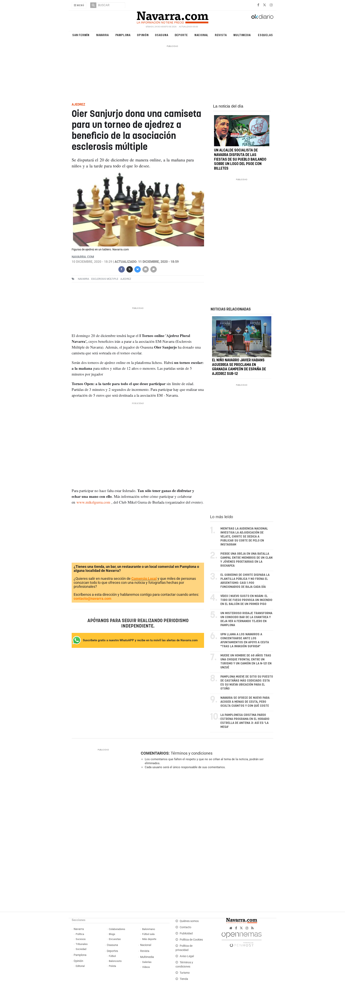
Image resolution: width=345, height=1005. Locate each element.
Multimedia (242, 35)
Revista (221, 35)
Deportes (112, 951)
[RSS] (252, 928)
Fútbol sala (148, 934)
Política (80, 934)
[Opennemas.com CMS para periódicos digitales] (242, 938)
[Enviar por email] (145, 269)
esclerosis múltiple (104, 278)
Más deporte (149, 939)
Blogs (112, 934)
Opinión (143, 35)
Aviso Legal (187, 956)
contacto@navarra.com (92, 598)
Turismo (185, 972)
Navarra (102, 35)
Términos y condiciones (191, 753)
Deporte (181, 35)
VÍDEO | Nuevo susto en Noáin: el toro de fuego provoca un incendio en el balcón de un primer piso (246, 600)
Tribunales (82, 944)
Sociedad (81, 949)
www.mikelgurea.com (93, 502)
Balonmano (148, 929)
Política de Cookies (191, 939)
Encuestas (115, 939)
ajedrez (125, 278)
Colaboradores (117, 929)
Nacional (201, 35)
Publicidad (186, 933)
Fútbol (112, 956)
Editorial (80, 965)
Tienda (184, 979)
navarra (83, 278)
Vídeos (146, 966)
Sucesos (81, 939)
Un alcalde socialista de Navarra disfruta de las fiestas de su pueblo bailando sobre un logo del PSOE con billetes (240, 159)
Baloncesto (115, 961)
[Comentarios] (153, 269)
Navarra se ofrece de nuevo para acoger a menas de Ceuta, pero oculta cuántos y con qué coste (245, 701)
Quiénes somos (189, 921)
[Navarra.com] (172, 16)
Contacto (185, 927)
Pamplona (123, 35)
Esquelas (265, 35)
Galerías (147, 962)
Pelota (112, 965)
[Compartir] (121, 269)
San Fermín (80, 35)
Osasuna (161, 35)
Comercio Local (144, 578)
